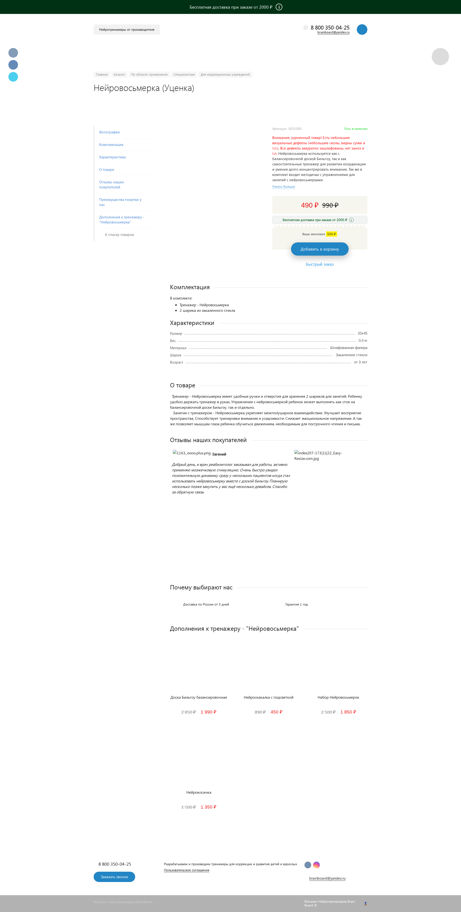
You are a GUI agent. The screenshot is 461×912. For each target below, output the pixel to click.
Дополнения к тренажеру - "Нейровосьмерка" (121, 219)
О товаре (106, 169)
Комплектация (111, 144)
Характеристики (112, 157)
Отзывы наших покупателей (111, 184)
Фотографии (109, 132)
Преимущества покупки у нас (120, 202)
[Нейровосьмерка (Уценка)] (215, 128)
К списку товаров (119, 234)
